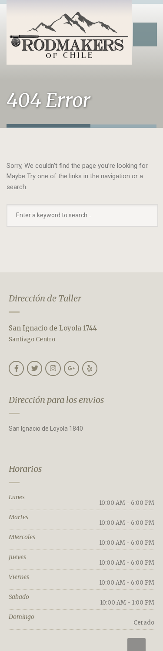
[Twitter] (34, 368)
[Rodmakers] (69, 32)
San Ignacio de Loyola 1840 (46, 428)
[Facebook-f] (16, 368)
